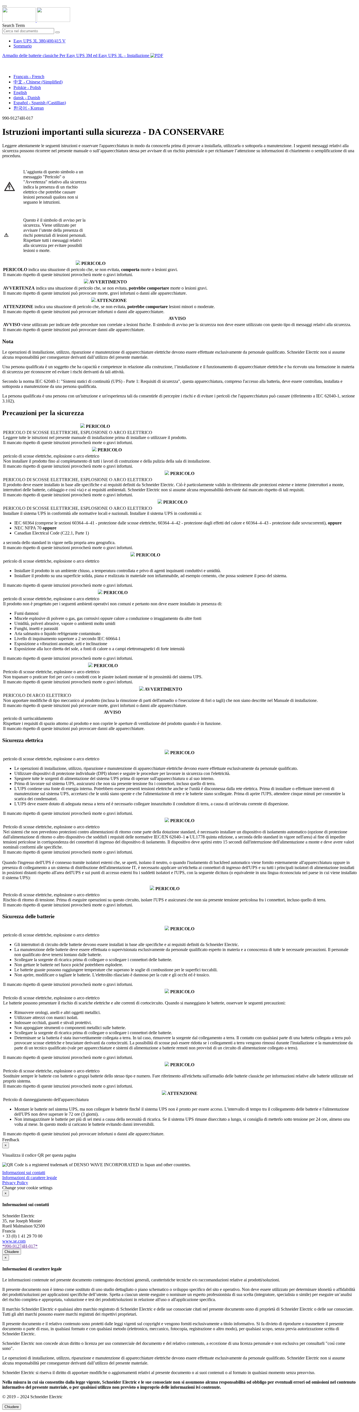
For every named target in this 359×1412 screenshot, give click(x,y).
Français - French (28, 76)
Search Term (13, 25)
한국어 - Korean (28, 108)
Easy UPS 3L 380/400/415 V (39, 40)
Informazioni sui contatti (23, 1172)
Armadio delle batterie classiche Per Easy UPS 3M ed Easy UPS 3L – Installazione (76, 55)
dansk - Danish (26, 97)
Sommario (22, 46)
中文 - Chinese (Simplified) (38, 81)
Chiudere (11, 1252)
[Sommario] (4, 62)
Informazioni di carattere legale (29, 1177)
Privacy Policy (15, 1182)
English (20, 92)
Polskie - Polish (27, 87)
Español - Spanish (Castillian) (39, 102)
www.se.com (14, 1241)
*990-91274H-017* (20, 1246)
